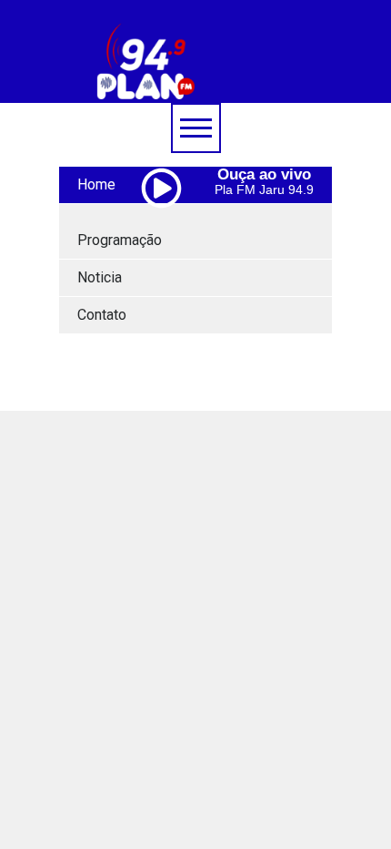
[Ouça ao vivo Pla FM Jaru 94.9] (168, 227)
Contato (101, 314)
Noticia (99, 277)
